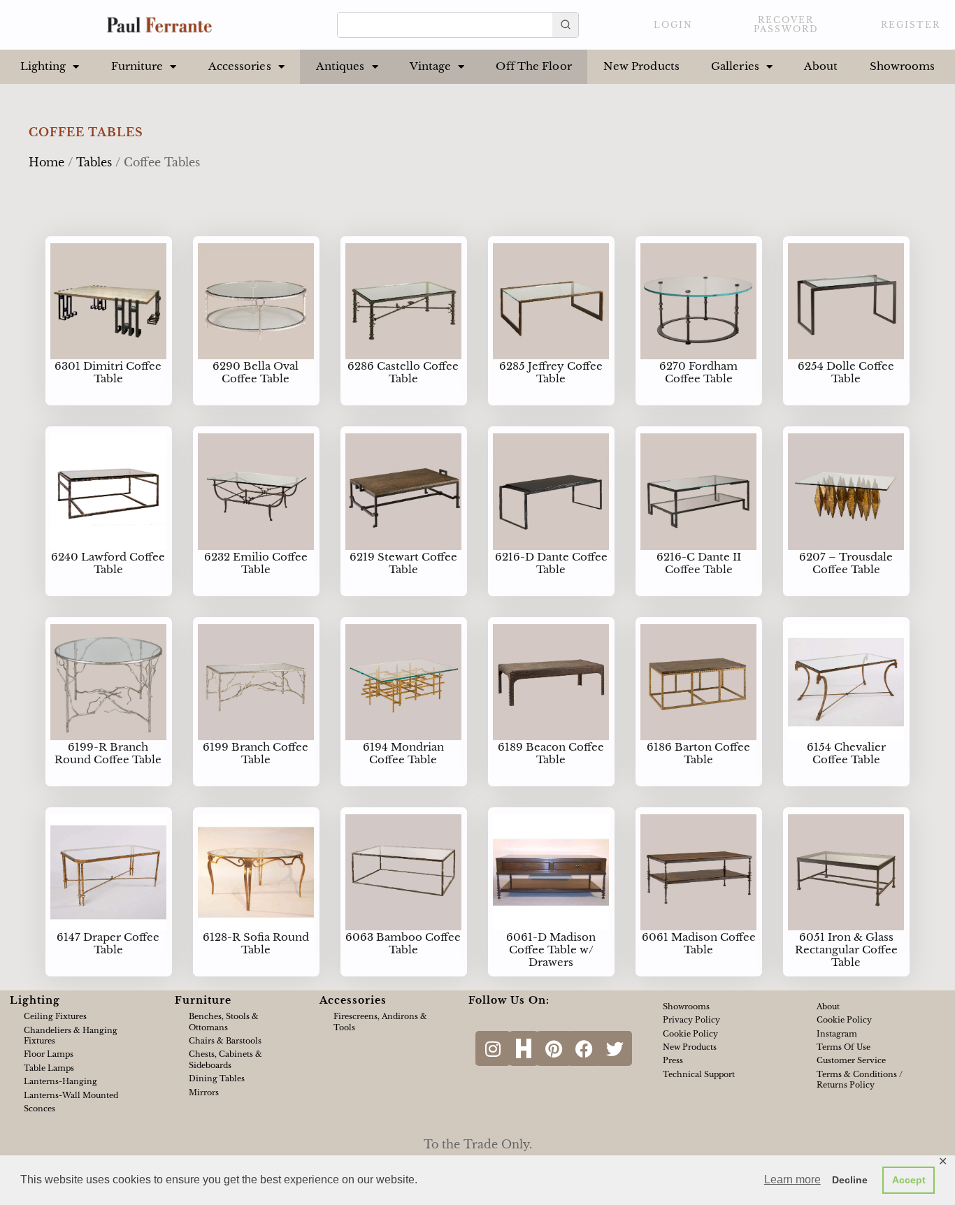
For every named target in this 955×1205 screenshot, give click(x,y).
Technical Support (699, 1074)
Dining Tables (217, 1078)
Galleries (735, 66)
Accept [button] (909, 1179)
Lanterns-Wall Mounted (71, 1095)
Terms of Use (843, 1047)
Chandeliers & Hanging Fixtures (70, 1035)
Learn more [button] (792, 1179)
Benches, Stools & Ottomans (224, 1021)
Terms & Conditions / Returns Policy (860, 1079)
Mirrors (204, 1092)
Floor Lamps (48, 1054)
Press (673, 1060)
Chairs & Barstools (225, 1041)
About (821, 66)
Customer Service (851, 1060)
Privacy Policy (691, 1020)
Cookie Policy (690, 1034)
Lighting (43, 66)
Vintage (431, 66)
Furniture (137, 66)
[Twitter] (614, 1048)
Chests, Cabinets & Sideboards (225, 1059)
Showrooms (902, 66)
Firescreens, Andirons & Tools (380, 1021)
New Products (641, 66)
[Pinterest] (553, 1048)
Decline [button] (850, 1179)
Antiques (340, 66)
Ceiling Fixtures (55, 1016)
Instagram (837, 1034)
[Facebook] (584, 1048)
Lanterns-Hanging (60, 1081)
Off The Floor (533, 66)
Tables (94, 162)
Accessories (239, 66)
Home (46, 162)
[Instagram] (492, 1048)
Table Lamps (49, 1068)
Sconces (39, 1108)
